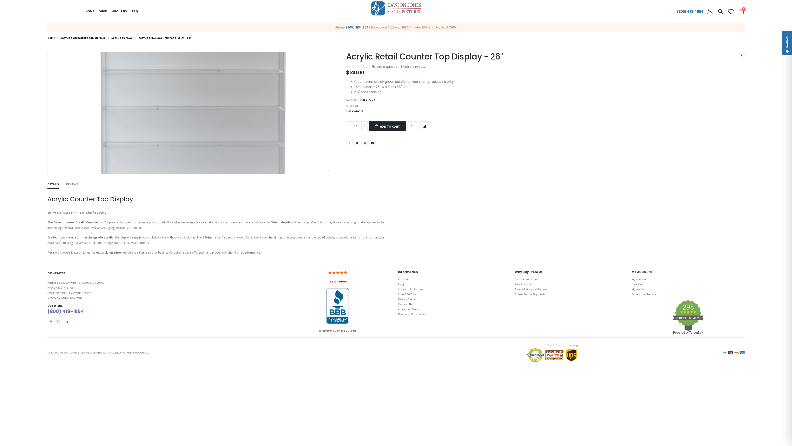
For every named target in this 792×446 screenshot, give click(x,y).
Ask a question (388, 66)
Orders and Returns (644, 294)
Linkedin (66, 321)
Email (372, 143)
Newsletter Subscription (412, 314)
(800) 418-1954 (690, 11)
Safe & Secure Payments (530, 294)
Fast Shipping (523, 284)
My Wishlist (639, 289)
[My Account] (709, 11)
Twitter (357, 143)
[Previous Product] (742, 55)
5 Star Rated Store (526, 279)
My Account (639, 279)
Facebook (349, 143)
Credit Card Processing (562, 345)
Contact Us (405, 304)
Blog (401, 284)
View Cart (638, 284)
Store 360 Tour (407, 294)
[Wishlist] (730, 11)
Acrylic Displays (122, 38)
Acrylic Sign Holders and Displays (83, 38)
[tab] (53, 184)
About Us (403, 279)
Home (90, 11)
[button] (328, 171)
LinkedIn (364, 143)
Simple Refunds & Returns (531, 289)
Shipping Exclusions (410, 289)
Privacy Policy (406, 299)
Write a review (414, 66)
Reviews (787, 40)
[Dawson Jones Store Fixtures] (396, 8)
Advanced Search (409, 309)
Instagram (58, 321)
